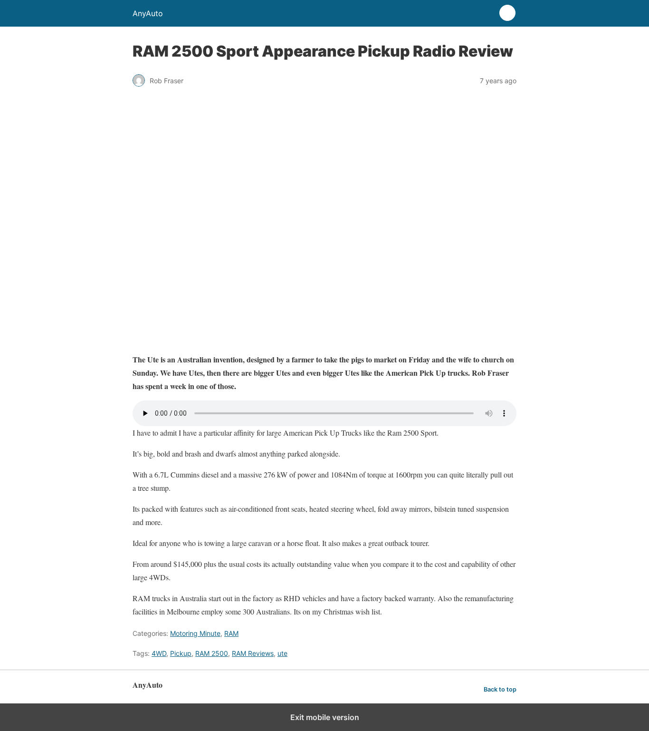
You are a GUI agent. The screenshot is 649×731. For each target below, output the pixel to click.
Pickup (180, 653)
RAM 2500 (211, 653)
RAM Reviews (253, 653)
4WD (159, 653)
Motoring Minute (195, 633)
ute (282, 653)
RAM (231, 633)
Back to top (500, 689)
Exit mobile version (324, 717)
